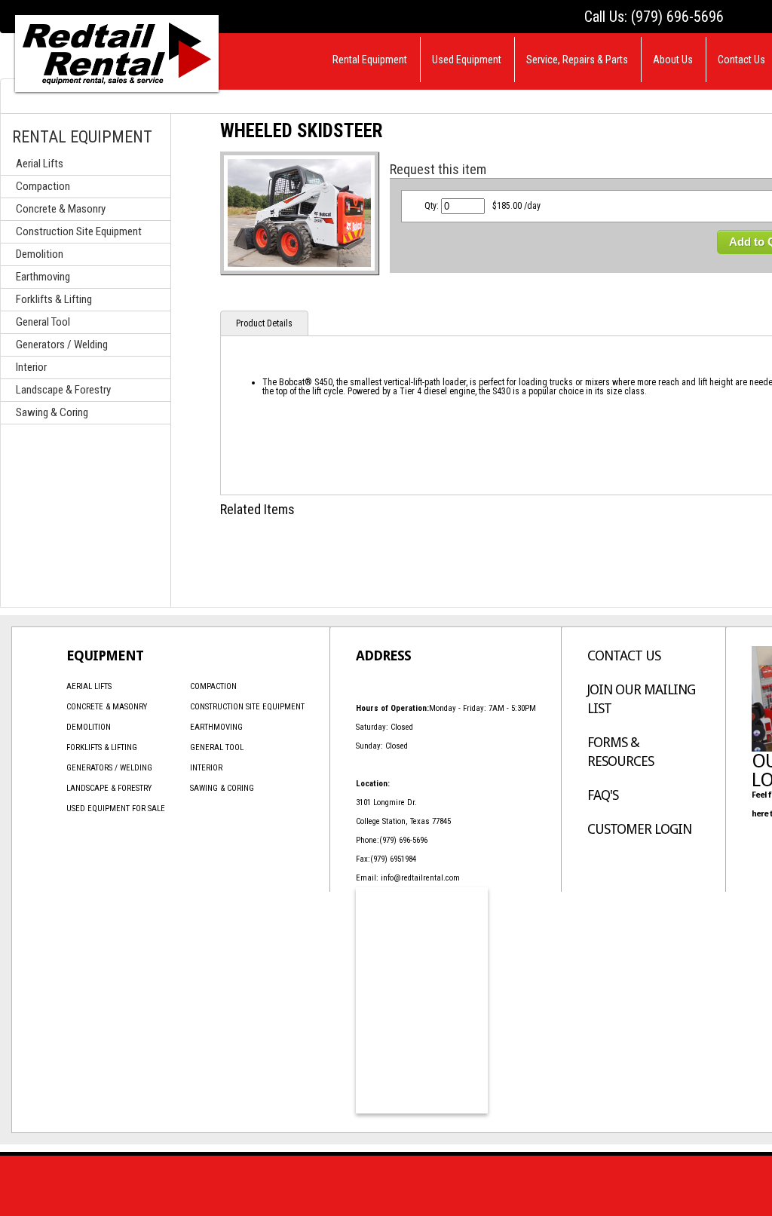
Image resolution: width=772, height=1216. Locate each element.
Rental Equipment (369, 60)
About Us (673, 60)
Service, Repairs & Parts (577, 60)
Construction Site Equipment (79, 231)
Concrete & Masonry (61, 209)
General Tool (43, 322)
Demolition (39, 254)
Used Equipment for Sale (115, 808)
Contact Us (741, 60)
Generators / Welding (62, 344)
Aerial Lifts (39, 163)
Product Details (264, 323)
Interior (31, 367)
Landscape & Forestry (63, 390)
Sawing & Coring (52, 412)
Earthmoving (43, 276)
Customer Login (639, 829)
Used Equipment (466, 60)
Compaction (43, 186)
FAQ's (602, 795)
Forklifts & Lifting (54, 299)
